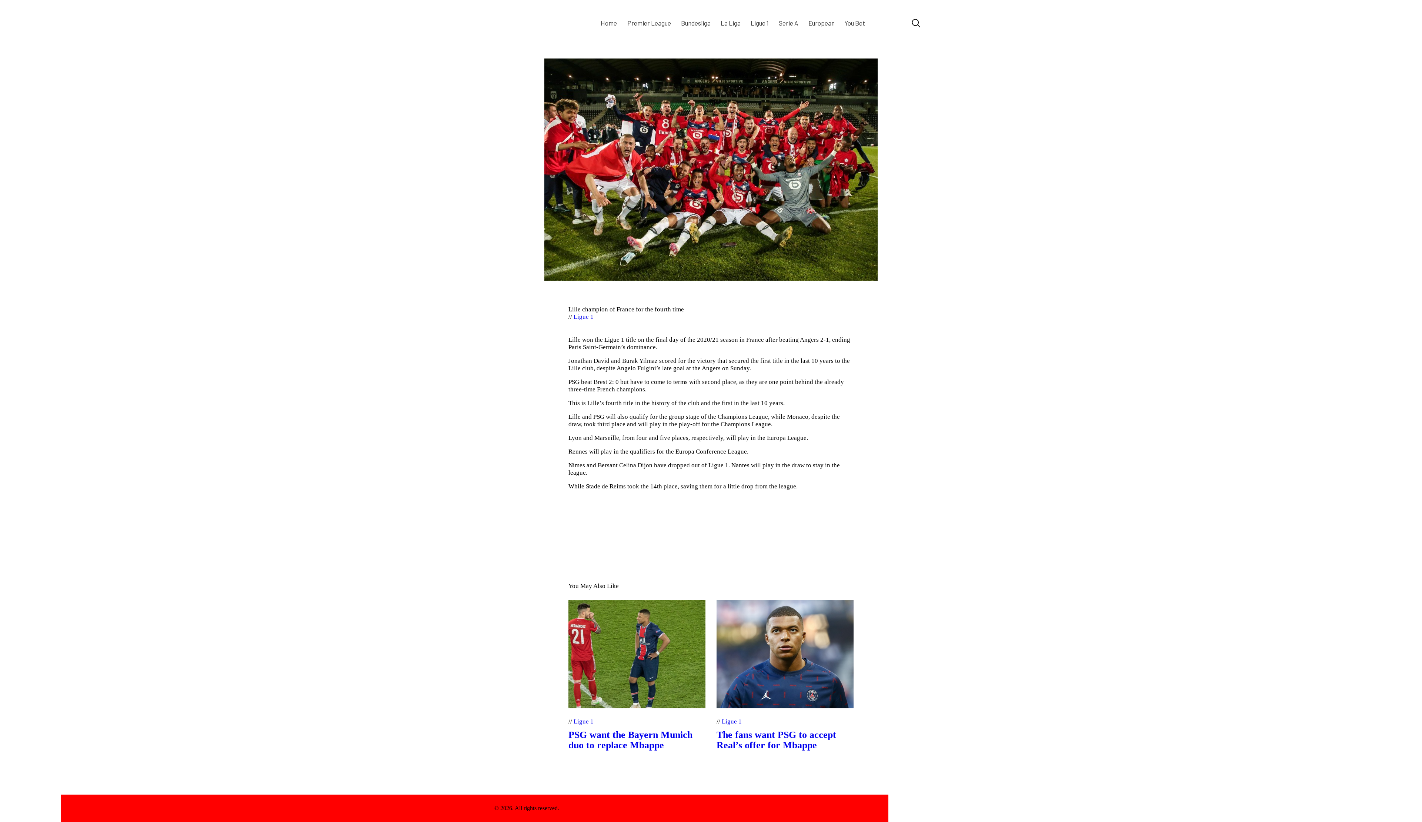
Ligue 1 (584, 316)
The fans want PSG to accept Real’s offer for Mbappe (776, 740)
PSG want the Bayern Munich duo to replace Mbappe (630, 740)
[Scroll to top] (908, 808)
